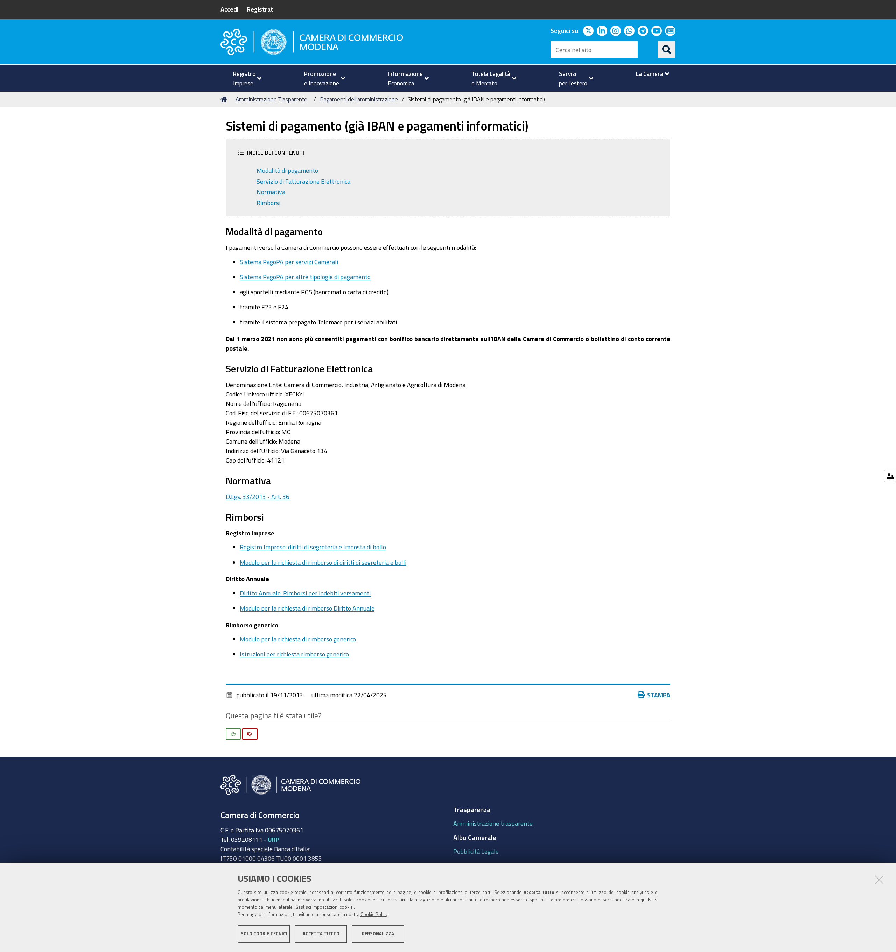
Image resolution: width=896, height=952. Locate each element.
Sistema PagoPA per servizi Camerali (289, 262)
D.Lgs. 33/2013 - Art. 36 (257, 496)
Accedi (229, 9)
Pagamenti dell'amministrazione (359, 99)
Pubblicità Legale (476, 851)
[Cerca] (667, 49)
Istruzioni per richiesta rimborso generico (294, 654)
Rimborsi (268, 202)
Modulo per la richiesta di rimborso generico (298, 639)
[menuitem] (244, 78)
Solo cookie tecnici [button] (264, 933)
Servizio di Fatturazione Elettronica (303, 181)
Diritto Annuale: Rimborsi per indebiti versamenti (305, 593)
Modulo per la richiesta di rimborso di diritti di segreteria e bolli (323, 562)
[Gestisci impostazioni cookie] (890, 476)
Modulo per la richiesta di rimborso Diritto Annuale (307, 608)
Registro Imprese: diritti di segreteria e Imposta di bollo (313, 547)
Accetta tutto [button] (321, 933)
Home (225, 99)
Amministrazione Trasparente (271, 99)
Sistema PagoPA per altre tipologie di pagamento (305, 277)
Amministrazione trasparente (493, 823)
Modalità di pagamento (287, 170)
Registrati (261, 9)
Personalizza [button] (378, 933)
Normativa (271, 192)
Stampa (658, 695)
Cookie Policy (373, 914)
